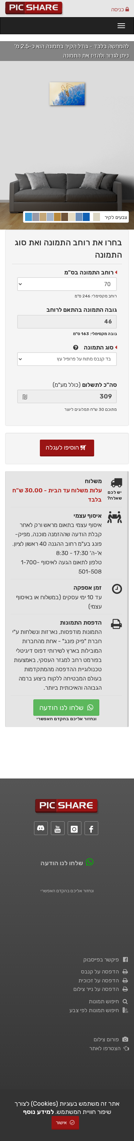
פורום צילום (107, 1039)
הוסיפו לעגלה (63, 447)
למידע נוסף (38, 1112)
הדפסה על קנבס (101, 971)
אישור (62, 1123)
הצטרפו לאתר (106, 1048)
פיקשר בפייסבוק (102, 959)
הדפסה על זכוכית (100, 980)
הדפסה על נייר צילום (97, 989)
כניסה (118, 9)
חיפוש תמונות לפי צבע (95, 1010)
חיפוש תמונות (105, 1001)
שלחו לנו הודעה (62, 707)
